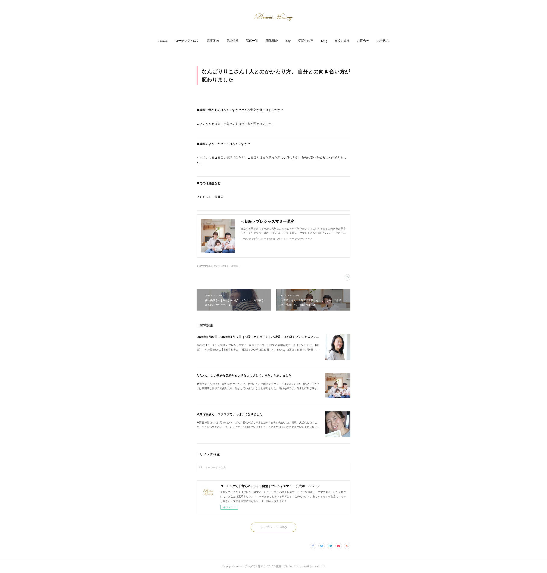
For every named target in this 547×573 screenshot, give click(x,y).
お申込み (383, 41)
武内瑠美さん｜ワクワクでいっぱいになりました (229, 414)
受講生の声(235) (204, 265)
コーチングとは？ (187, 41)
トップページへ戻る (273, 527)
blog (288, 41)
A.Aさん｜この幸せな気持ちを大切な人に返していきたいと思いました (244, 375)
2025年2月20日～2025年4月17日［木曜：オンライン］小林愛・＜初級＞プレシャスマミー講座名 (262, 336)
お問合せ (363, 41)
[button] (163, 40)
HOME (163, 41)
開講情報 (232, 41)
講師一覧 (252, 41)
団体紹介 (272, 41)
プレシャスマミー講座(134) (227, 265)
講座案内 (213, 41)
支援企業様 (342, 41)
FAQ (324, 41)
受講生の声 (305, 41)
